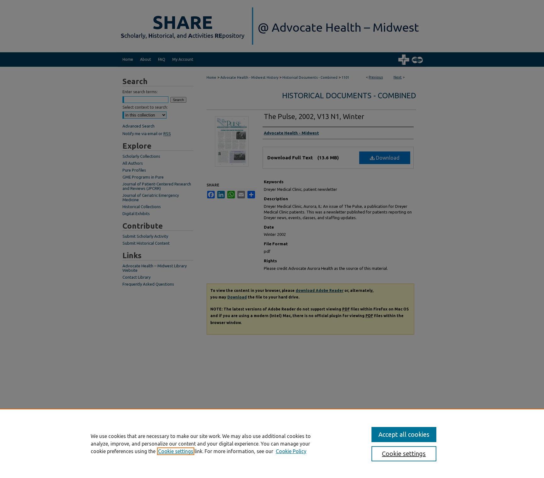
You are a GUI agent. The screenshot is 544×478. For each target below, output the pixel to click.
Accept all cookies (403, 434)
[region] (272, 443)
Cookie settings (175, 451)
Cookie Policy (291, 451)
